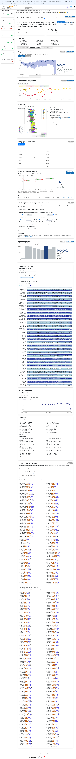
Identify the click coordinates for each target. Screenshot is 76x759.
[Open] (31, 6)
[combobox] (21, 6)
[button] (25, 86)
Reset (19, 230)
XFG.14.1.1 (22, 43)
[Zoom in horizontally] (42, 136)
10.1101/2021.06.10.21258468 (28, 236)
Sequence (60, 22)
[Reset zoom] (36, 136)
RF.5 (37, 43)
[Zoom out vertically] (45, 133)
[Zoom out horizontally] (45, 136)
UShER (69, 117)
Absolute (28, 56)
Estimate (56, 214)
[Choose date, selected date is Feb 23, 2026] (33, 17)
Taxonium (62, 118)
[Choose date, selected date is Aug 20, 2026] (42, 17)
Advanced (28, 8)
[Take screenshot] (39, 136)
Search (70, 16)
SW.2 (53, 43)
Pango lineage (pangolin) (23, 47)
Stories (59, 6)
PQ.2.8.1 (21, 44)
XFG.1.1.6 (54, 44)
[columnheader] (25, 148)
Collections (54, 6)
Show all (21, 434)
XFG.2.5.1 (22, 41)
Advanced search (49, 18)
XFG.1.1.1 (54, 41)
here (72, 1)
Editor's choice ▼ (5, 10)
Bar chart (35, 76)
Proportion (21, 56)
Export (62, 51)
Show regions (69, 51)
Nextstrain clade (47, 47)
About (64, 6)
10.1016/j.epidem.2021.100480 (67, 197)
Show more (70, 80)
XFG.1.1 (21, 40)
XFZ (37, 44)
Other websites (68, 22)
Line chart (23, 76)
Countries (21, 144)
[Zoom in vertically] (42, 133)
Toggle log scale (23, 83)
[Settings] (33, 136)
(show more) (58, 173)
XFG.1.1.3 (38, 41)
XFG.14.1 (37, 40)
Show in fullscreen (53, 107)
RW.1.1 (53, 40)
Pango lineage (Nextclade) (35, 47)
